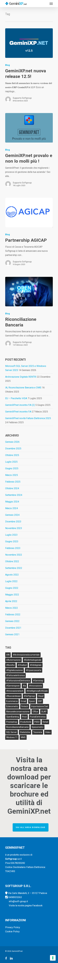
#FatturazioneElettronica (18, 680)
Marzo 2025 (11, 475)
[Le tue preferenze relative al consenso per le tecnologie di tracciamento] (53, 958)
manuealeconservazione (17, 711)
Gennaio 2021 (12, 634)
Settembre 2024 (13, 495)
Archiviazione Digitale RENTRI (20, 376)
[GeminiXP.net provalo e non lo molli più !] (29, 128)
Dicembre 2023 (13, 521)
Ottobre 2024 (12, 488)
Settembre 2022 (13, 568)
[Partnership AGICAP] (29, 212)
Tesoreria (37, 732)
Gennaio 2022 (12, 621)
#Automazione (13, 660)
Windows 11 (12, 737)
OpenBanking (12, 717)
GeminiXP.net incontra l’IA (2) (20, 405)
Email (23, 701)
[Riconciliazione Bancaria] (29, 291)
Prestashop (11, 722)
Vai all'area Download (30, 827)
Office (35, 711)
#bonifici (10, 665)
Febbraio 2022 (12, 614)
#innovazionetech (14, 691)
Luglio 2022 (11, 581)
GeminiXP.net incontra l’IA (18, 411)
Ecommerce (12, 701)
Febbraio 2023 (12, 548)
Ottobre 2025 (12, 455)
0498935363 (15, 897)
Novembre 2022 (13, 554)
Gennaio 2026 (12, 441)
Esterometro (12, 706)
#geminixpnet (13, 686)
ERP (40, 701)
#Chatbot (22, 665)
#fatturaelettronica (15, 675)
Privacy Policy (12, 927)
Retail (45, 722)
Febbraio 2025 (12, 481)
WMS (23, 737)
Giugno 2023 (11, 541)
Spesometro (37, 727)
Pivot (24, 717)
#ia (24, 686)
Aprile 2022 (11, 601)
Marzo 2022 (11, 607)
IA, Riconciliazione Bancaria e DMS (23, 387)
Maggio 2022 (12, 594)
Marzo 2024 (11, 508)
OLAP (44, 711)
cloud (40, 696)
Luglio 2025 (11, 461)
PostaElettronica (38, 717)
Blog (7, 65)
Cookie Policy (12, 931)
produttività (25, 722)
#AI (8, 655)
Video (48, 732)
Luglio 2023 (11, 534)
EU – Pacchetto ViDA (16, 398)
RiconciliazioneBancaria (17, 727)
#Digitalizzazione (14, 670)
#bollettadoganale (32, 660)
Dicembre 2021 (13, 627)
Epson (32, 701)
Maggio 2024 (12, 501)
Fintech (24, 706)
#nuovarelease (13, 696)
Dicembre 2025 (13, 448)
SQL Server (11, 732)
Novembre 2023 (13, 528)
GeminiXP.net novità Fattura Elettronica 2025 (28, 418)
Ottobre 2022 (12, 561)
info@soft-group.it (18, 901)
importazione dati (39, 706)
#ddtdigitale (35, 665)
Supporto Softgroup (22, 98)
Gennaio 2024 (12, 515)
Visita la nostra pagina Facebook (26, 905)
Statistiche (25, 732)
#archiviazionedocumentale (26, 655)
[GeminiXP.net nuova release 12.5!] (29, 43)
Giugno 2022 (11, 588)
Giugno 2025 (11, 468)
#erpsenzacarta (33, 670)
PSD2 (37, 722)
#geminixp (38, 680)
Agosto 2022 (12, 574)
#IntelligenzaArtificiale (37, 691)
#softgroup (29, 696)
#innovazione (35, 686)
